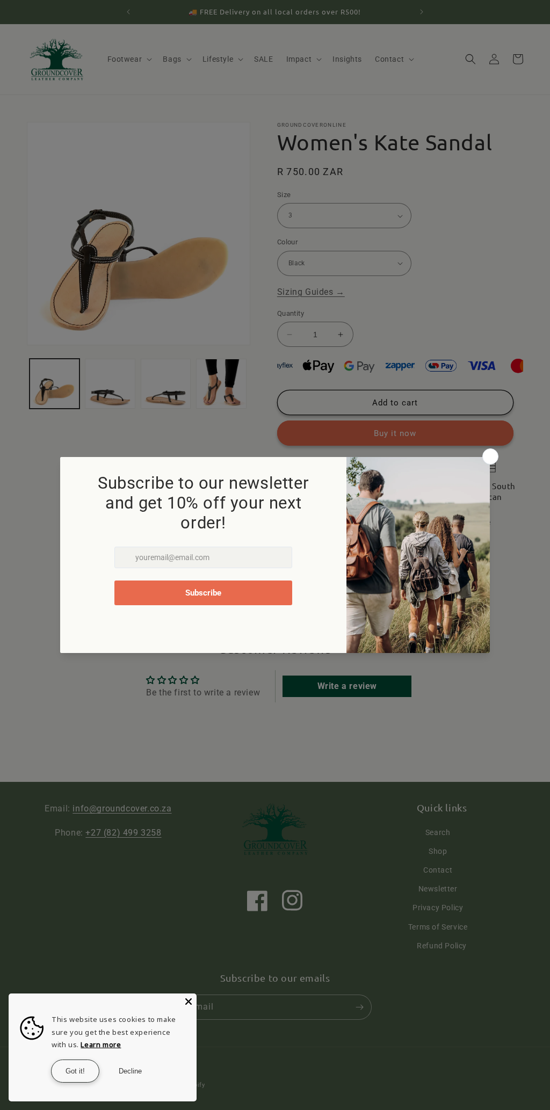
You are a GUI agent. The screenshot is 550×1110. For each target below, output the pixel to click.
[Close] (188, 1001)
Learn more (101, 1044)
